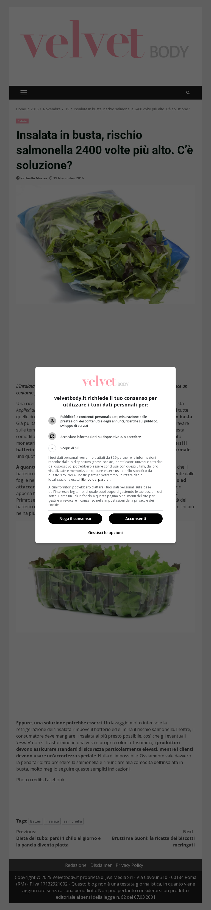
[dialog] (105, 455)
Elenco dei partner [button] (95, 479)
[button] (105, 448)
